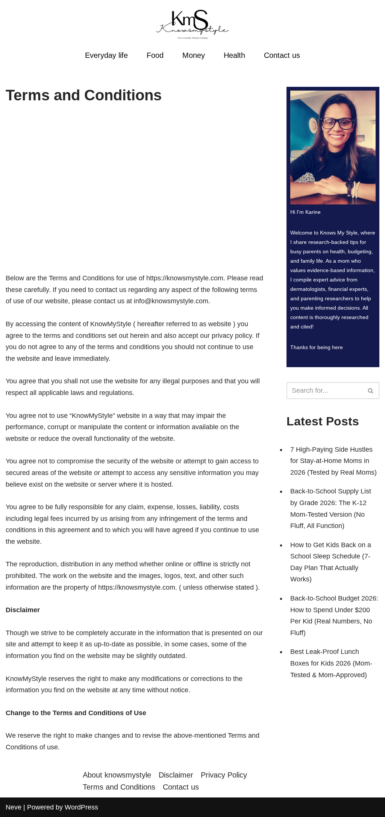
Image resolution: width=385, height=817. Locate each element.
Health (234, 55)
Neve (13, 807)
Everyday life (106, 55)
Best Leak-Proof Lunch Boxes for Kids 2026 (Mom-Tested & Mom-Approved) (331, 663)
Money (193, 55)
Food (155, 55)
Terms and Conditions (119, 787)
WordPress (81, 807)
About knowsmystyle (117, 775)
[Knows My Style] (192, 24)
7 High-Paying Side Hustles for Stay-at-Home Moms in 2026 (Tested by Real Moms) (333, 461)
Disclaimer (176, 775)
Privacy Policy (224, 775)
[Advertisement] (135, 192)
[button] (370, 390)
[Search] (370, 390)
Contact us (282, 55)
